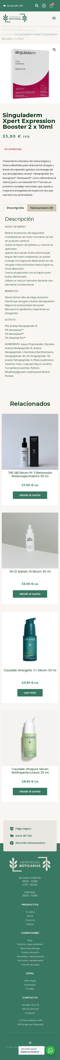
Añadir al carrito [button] (30, 495)
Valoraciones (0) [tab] (41, 207)
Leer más (30, 692)
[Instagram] (30, 1043)
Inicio (6, 29)
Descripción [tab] (15, 207)
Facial (16, 29)
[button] (37, 6)
